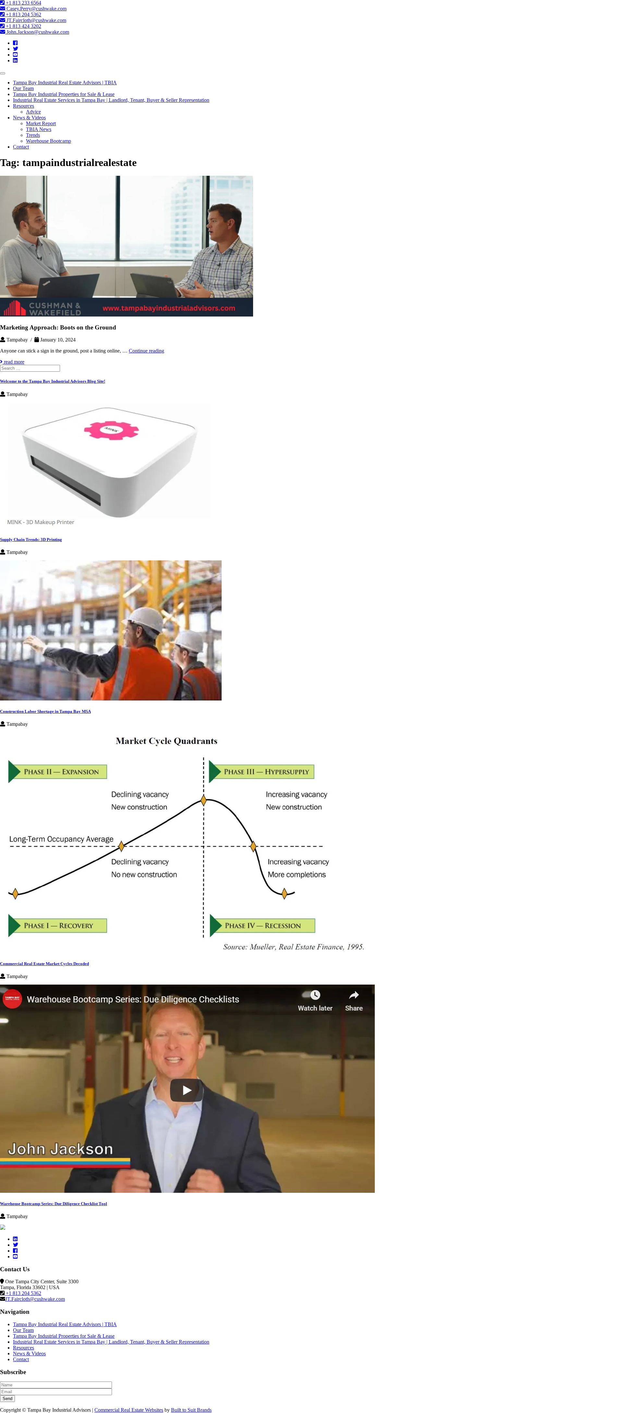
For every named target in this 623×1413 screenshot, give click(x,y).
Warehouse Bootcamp (48, 141)
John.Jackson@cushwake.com (37, 32)
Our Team (23, 88)
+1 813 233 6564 (23, 3)
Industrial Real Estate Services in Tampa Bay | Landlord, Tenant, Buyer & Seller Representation (111, 100)
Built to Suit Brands (191, 1410)
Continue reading (146, 350)
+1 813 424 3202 (23, 26)
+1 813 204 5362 (23, 14)
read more (13, 362)
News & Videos (29, 117)
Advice (33, 111)
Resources (23, 106)
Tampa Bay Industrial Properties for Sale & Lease (64, 94)
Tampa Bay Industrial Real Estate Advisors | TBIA (65, 82)
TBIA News (38, 129)
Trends (33, 135)
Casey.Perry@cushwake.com (36, 8)
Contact (21, 147)
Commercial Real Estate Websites (128, 1410)
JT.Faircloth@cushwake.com (35, 20)
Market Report (41, 123)
